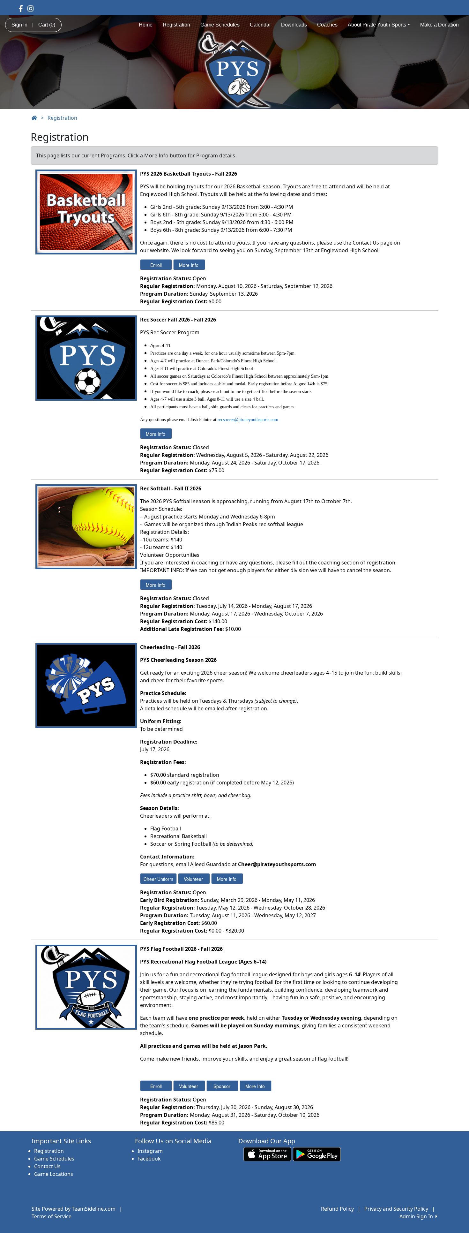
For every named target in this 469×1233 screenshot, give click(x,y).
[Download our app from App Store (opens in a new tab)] (267, 1153)
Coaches (327, 24)
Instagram (150, 1150)
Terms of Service (51, 1216)
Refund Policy (337, 1208)
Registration (176, 24)
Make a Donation (439, 24)
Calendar (260, 24)
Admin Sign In (417, 1216)
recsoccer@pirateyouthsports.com (248, 419)
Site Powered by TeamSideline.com (73, 1208)
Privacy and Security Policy (396, 1208)
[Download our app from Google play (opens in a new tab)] (317, 1153)
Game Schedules (220, 24)
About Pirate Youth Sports (377, 24)
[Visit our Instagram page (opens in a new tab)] (30, 8)
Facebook (149, 1158)
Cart (46, 24)
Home (146, 24)
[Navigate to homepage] (34, 117)
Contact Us (47, 1166)
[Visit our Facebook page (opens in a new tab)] (21, 8)
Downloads (294, 24)
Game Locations (53, 1173)
